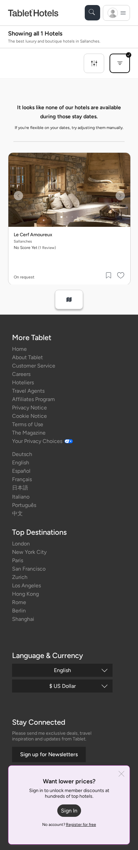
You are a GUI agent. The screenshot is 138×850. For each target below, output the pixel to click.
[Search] (92, 12)
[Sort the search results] (120, 63)
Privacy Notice (29, 407)
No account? (69, 824)
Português (24, 505)
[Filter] (94, 63)
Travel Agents (28, 391)
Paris (17, 560)
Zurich (19, 577)
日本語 (20, 487)
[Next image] (120, 195)
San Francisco (29, 569)
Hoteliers (23, 382)
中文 (17, 513)
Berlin (19, 610)
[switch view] (69, 299)
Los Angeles (26, 585)
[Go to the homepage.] (33, 12)
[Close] (121, 774)
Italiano (20, 497)
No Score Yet (35, 247)
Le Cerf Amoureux (33, 235)
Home (19, 349)
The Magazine (29, 433)
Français (22, 479)
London (21, 543)
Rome (19, 602)
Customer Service (33, 366)
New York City (29, 552)
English (20, 462)
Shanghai (23, 619)
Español (21, 471)
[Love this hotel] (121, 275)
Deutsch (22, 454)
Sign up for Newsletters (49, 754)
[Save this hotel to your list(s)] (109, 275)
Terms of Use (27, 424)
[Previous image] (18, 195)
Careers (21, 374)
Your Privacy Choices (37, 441)
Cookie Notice (29, 416)
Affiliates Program (33, 399)
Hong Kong (25, 594)
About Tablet (27, 357)
